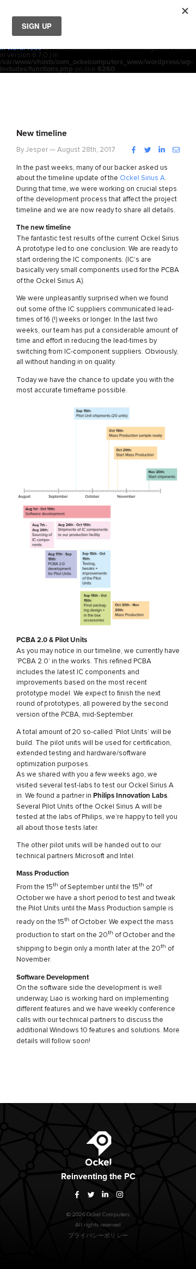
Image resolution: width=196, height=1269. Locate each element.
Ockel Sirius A (142, 178)
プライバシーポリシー (98, 1236)
